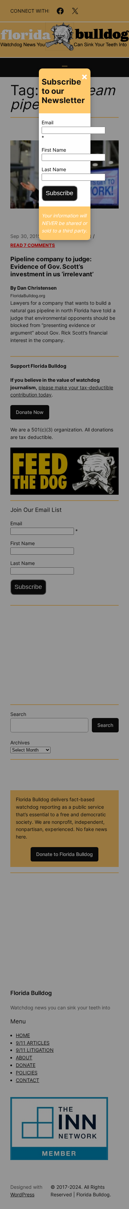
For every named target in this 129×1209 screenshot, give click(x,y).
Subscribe (59, 193)
